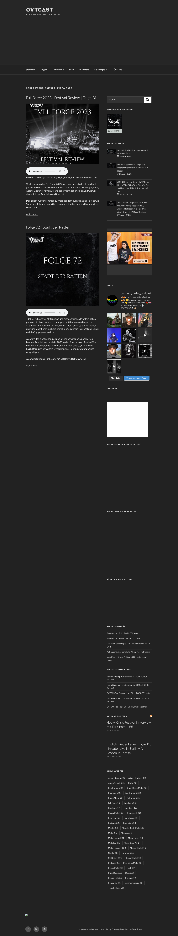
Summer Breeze (134, 883)
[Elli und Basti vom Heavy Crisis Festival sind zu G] (129, 320)
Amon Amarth (116, 783)
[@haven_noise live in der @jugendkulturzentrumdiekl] (145, 335)
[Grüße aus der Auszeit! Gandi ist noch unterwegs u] (114, 320)
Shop (71, 69)
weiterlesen (32, 214)
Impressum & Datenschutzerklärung (95, 929)
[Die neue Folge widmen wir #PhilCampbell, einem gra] (145, 351)
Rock (129, 873)
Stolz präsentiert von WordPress (127, 929)
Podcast (114, 863)
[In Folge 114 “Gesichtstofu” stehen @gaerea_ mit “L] (114, 351)
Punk (131, 868)
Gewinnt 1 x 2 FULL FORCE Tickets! (122, 633)
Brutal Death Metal (137, 788)
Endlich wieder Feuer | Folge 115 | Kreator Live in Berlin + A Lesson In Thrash (132, 167)
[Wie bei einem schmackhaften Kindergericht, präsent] (114, 366)
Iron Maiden (131, 818)
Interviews (59, 69)
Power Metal (115, 868)
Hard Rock (130, 808)
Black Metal (115, 788)
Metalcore (127, 833)
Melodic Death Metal (133, 828)
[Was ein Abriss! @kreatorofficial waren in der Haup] (114, 335)
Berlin (132, 783)
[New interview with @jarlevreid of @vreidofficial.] (129, 335)
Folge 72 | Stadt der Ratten (48, 227)
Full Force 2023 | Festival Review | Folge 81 (61, 98)
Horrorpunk (134, 813)
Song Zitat (114, 883)
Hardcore (114, 808)
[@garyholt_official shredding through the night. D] (145, 320)
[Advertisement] (89, 37)
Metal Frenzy (135, 838)
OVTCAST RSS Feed (117, 716)
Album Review (116, 778)
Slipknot (130, 878)
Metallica (114, 843)
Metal (112, 833)
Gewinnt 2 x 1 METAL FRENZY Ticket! (123, 638)
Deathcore (114, 793)
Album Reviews (137, 778)
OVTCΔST (40, 10)
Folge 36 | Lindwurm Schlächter (133, 707)
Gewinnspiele (100, 69)
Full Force (114, 803)
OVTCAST (115, 858)
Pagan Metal (133, 858)
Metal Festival (116, 838)
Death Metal (133, 793)
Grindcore (130, 803)
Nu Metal (128, 853)
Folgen (44, 69)
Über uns (118, 69)
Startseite (30, 69)
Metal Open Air (132, 843)
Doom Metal (115, 798)
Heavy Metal (115, 813)
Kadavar (114, 823)
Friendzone (84, 69)
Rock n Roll (115, 878)
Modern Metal (138, 848)
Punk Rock (115, 873)
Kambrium (129, 823)
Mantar (113, 828)
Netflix (113, 853)
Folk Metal (133, 798)
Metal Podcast (117, 848)
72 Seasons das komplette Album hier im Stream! (128, 652)
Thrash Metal (116, 888)
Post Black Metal (132, 863)
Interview (114, 818)
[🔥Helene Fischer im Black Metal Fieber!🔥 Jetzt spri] (129, 351)
